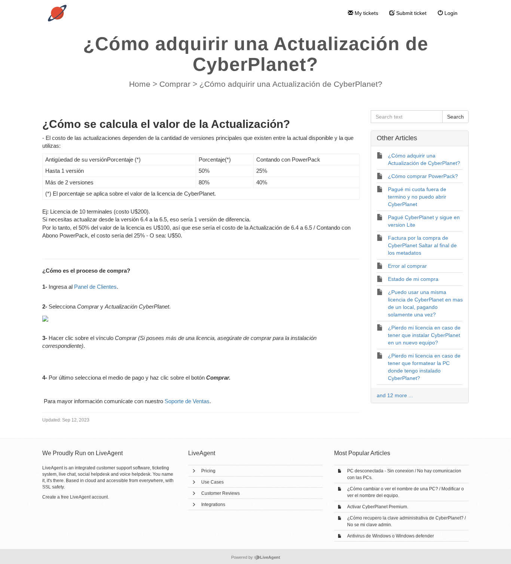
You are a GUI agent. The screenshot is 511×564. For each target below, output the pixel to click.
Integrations (213, 504)
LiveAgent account (89, 497)
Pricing (208, 470)
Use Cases (212, 482)
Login (450, 13)
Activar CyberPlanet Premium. (377, 506)
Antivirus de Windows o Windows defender (390, 536)
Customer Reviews (220, 493)
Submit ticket (410, 13)
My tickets (365, 13)
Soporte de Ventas (187, 401)
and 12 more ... (395, 395)
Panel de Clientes (95, 286)
